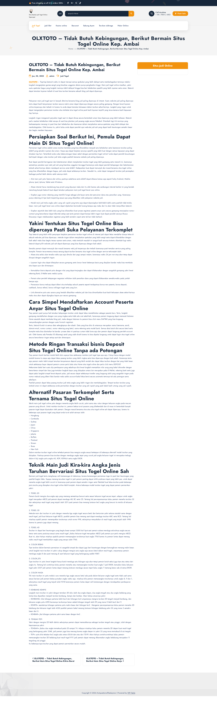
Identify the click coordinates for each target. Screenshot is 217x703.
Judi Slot (48, 25)
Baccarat (75, 25)
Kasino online (61, 25)
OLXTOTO (33, 82)
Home (70, 48)
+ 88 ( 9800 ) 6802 (163, 14)
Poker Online (123, 25)
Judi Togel (36, 25)
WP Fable (131, 693)
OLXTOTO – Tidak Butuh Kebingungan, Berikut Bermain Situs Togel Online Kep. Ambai (113, 48)
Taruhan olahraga (106, 25)
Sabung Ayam (88, 25)
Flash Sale (181, 13)
